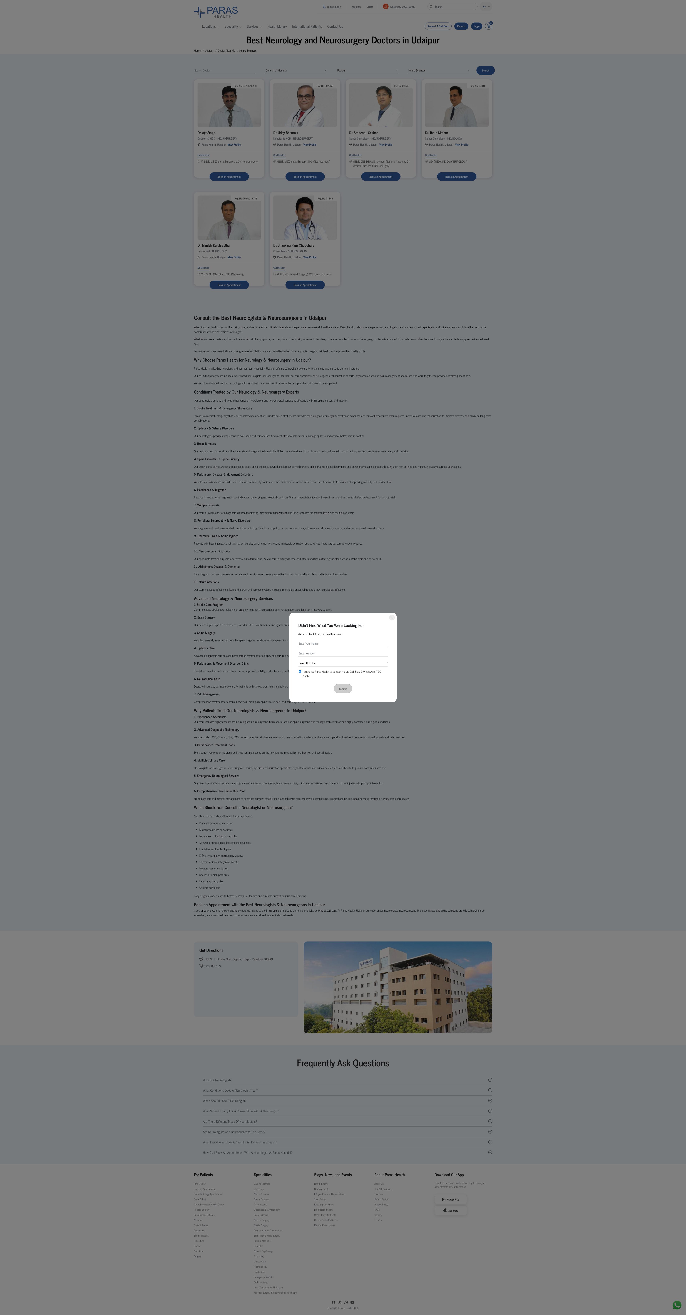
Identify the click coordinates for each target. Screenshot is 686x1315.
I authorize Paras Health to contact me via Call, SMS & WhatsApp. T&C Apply (342, 673)
